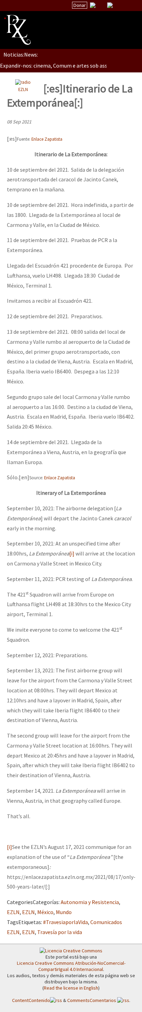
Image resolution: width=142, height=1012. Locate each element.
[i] (71, 553)
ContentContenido (31, 1000)
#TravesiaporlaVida (65, 922)
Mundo (64, 912)
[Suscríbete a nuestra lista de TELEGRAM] (110, 5)
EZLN (23, 89)
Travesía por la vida (59, 932)
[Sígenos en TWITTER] (101, 5)
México (45, 912)
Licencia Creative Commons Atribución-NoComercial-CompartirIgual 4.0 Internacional (71, 966)
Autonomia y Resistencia (90, 902)
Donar (79, 5)
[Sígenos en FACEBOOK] (118, 5)
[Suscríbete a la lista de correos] (92, 5)
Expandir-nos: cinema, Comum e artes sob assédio (58, 65)
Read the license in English (71, 988)
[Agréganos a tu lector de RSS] (130, 5)
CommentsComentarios (92, 1000)
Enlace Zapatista (46, 139)
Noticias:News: (20, 54)
